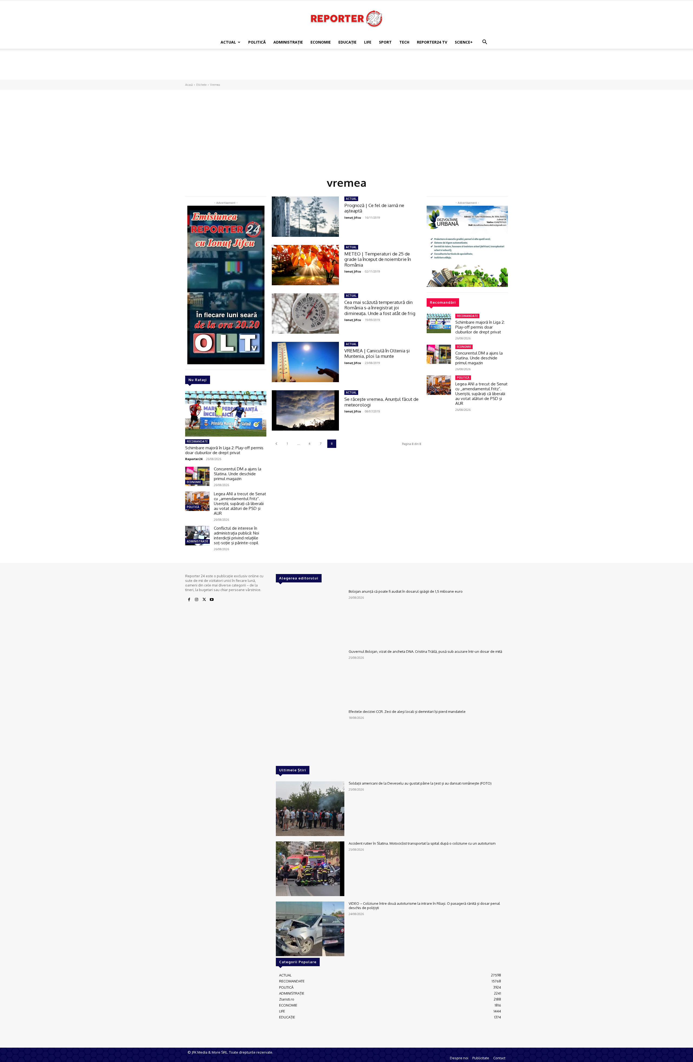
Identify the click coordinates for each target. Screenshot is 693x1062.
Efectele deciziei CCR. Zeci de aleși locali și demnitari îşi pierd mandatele (407, 711)
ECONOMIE (320, 42)
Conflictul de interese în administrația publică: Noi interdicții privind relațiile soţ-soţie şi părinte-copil (236, 535)
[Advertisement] (346, 67)
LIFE (367, 42)
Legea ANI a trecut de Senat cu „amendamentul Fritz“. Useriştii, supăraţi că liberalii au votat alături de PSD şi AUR (240, 503)
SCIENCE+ (464, 42)
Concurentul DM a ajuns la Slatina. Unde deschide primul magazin (237, 473)
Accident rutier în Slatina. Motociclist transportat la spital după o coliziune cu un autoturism (422, 843)
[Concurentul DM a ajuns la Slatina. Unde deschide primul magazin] (197, 476)
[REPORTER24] (346, 18)
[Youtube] (211, 600)
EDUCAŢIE (347, 42)
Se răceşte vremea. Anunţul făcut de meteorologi (381, 401)
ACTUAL (228, 42)
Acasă (189, 85)
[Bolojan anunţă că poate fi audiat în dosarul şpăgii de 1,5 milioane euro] (310, 616)
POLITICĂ (257, 42)
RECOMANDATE (197, 441)
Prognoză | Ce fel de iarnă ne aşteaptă (374, 208)
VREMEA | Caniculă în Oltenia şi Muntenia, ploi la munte (377, 353)
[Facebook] (189, 600)
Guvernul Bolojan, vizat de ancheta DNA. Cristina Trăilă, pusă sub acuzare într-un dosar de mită (425, 651)
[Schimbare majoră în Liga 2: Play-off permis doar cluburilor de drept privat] (225, 414)
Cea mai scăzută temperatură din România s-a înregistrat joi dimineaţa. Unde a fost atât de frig (379, 307)
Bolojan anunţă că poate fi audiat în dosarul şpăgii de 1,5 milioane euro (406, 591)
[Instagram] (196, 600)
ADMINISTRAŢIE (288, 42)
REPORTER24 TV (432, 42)
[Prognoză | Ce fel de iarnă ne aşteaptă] (305, 216)
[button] (484, 42)
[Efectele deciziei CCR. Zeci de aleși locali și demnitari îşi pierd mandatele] (310, 737)
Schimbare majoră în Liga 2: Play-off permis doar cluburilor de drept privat (224, 450)
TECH (404, 42)
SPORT (385, 42)
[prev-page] (276, 444)
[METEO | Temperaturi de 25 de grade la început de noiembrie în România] (305, 265)
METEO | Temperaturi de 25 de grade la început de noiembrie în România (377, 259)
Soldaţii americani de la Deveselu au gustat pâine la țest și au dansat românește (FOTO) (420, 783)
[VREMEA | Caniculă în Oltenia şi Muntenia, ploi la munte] (305, 362)
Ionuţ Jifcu (352, 217)
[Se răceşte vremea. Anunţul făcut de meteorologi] (305, 410)
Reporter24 (193, 459)
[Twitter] (204, 600)
